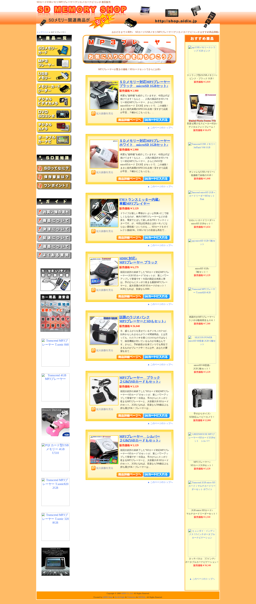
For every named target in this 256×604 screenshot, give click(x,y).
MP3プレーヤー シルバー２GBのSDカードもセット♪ (140, 438)
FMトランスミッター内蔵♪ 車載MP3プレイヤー (139, 201)
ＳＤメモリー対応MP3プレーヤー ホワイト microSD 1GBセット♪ (144, 143)
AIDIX (105, 597)
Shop (110, 597)
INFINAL (142, 597)
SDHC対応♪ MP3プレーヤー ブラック (138, 260)
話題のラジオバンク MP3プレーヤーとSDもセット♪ (142, 319)
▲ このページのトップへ (160, 127)
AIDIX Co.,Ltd (127, 593)
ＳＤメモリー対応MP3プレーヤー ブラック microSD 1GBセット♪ (144, 84)
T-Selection (131, 597)
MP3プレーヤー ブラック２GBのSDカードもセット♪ (140, 379)
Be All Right (120, 597)
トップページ (42, 32)
